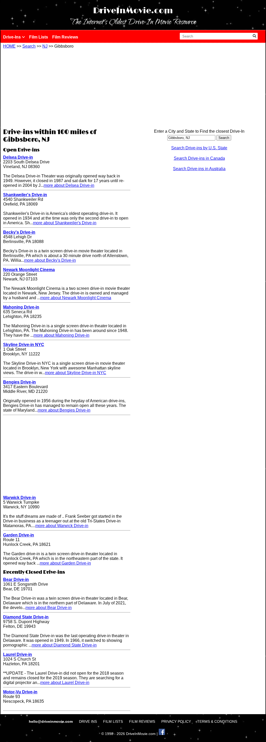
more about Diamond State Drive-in (64, 645)
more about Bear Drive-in (48, 607)
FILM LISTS (113, 721)
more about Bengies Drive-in (64, 410)
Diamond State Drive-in (26, 617)
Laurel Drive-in (17, 654)
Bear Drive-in (16, 579)
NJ (45, 46)
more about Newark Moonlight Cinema (75, 298)
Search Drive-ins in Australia (199, 169)
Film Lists (38, 37)
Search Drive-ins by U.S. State (199, 148)
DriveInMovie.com (133, 11)
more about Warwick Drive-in (61, 525)
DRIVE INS (88, 721)
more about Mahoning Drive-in (61, 335)
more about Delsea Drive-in (69, 185)
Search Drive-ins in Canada (199, 158)
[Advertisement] (66, 87)
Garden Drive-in (18, 535)
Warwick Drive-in (19, 497)
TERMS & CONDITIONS (217, 721)
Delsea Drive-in (18, 157)
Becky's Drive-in (19, 232)
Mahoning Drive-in (21, 307)
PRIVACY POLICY (176, 721)
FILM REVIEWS (142, 721)
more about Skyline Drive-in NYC (75, 372)
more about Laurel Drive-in (64, 682)
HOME (9, 46)
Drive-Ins (12, 37)
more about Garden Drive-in (65, 563)
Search (29, 46)
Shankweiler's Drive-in (25, 195)
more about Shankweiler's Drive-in (64, 223)
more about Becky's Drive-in (50, 260)
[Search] (254, 36)
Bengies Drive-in (19, 382)
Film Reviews (65, 37)
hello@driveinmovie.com (51, 721)
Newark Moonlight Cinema (29, 269)
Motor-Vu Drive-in (20, 692)
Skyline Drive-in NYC (23, 344)
